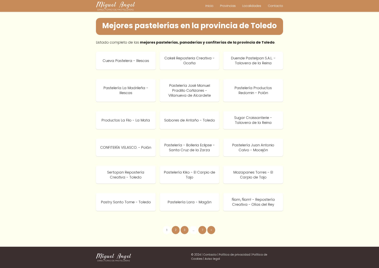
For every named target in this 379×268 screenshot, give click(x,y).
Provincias (228, 6)
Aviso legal (212, 259)
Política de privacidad (234, 255)
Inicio (209, 6)
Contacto (275, 6)
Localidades (251, 6)
